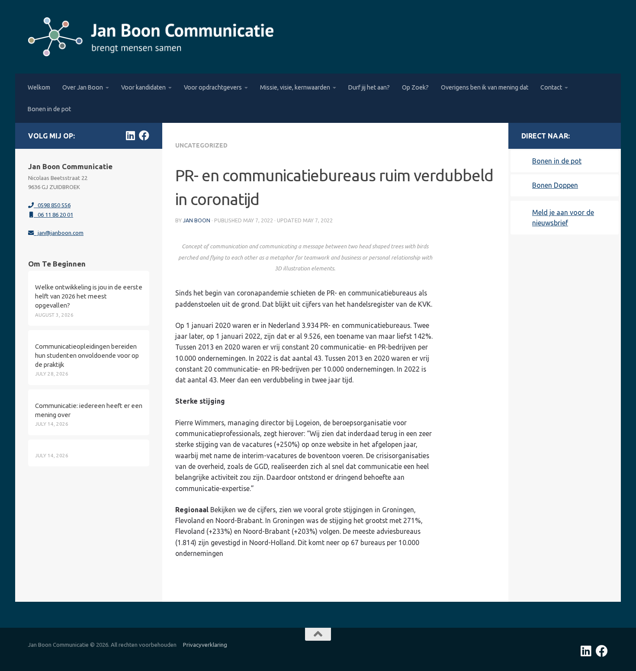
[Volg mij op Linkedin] (130, 135)
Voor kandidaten (143, 87)
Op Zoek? (415, 87)
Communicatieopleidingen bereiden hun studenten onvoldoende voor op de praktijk (87, 355)
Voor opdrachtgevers (213, 87)
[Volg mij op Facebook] (144, 135)
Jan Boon (196, 220)
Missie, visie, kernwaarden (295, 87)
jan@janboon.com (59, 233)
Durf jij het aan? (369, 87)
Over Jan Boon (82, 87)
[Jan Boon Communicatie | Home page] (150, 36)
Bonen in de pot (49, 109)
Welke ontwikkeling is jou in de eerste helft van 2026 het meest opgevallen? (88, 296)
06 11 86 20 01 (53, 215)
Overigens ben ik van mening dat (484, 87)
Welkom (39, 87)
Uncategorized (201, 145)
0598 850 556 (52, 205)
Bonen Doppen (555, 185)
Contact (551, 87)
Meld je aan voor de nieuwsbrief (563, 218)
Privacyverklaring (205, 645)
